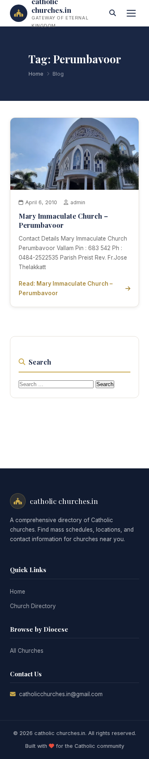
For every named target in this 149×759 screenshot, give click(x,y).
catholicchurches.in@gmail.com (61, 694)
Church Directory (33, 606)
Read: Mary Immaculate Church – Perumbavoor (66, 288)
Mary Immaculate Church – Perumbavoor (63, 220)
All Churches (26, 650)
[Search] (112, 13)
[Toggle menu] (131, 13)
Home (36, 74)
